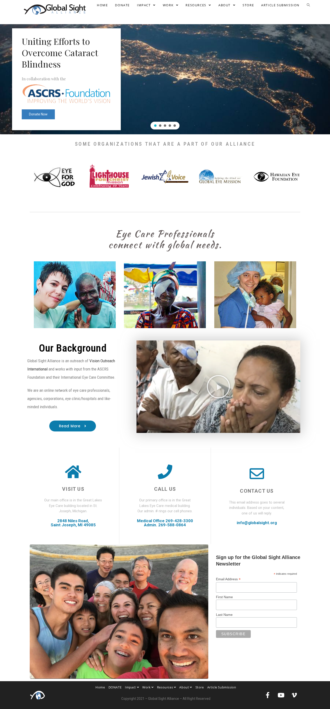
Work (146, 687)
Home (100, 687)
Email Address (228, 579)
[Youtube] (281, 695)
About (184, 687)
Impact (131, 687)
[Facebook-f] (268, 695)
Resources (165, 687)
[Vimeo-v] (294, 695)
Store (199, 687)
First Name (224, 597)
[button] (155, 125)
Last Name (224, 615)
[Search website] (308, 5)
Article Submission (221, 687)
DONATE (115, 687)
